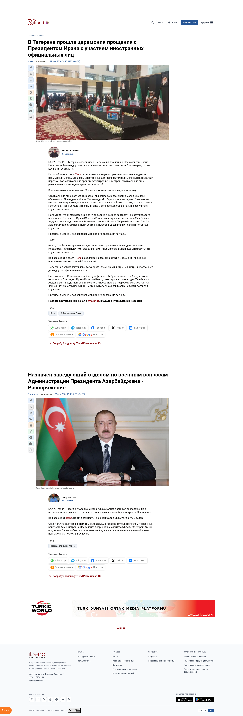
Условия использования (195, 657)
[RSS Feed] (68, 699)
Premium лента (84, 661)
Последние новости (86, 657)
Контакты (117, 665)
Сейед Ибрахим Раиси (71, 313)
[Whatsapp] (31, 699)
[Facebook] (37, 699)
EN (201, 710)
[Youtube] (50, 699)
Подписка (152, 657)
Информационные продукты (161, 661)
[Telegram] (56, 699)
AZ (206, 710)
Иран (52, 313)
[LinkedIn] (62, 699)
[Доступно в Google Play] (204, 699)
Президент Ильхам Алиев (62, 546)
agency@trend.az (36, 680)
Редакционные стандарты (124, 669)
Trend (78, 174)
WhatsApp (93, 300)
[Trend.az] (38, 22)
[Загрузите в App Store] (184, 699)
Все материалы (68, 154)
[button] (30, 68)
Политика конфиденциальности (198, 661)
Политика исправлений (123, 673)
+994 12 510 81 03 (36, 677)
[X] (44, 699)
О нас (115, 657)
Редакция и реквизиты (123, 661)
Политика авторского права (197, 665)
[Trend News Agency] (37, 654)
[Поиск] (152, 22)
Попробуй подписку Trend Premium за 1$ (76, 343)
